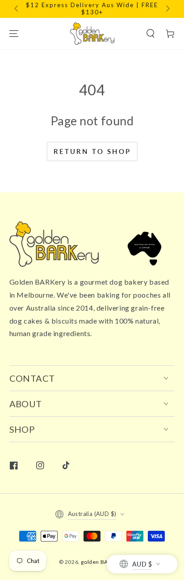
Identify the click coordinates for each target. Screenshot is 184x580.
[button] (150, 33)
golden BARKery (102, 562)
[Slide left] (17, 9)
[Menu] (14, 33)
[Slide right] (167, 9)
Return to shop (92, 151)
